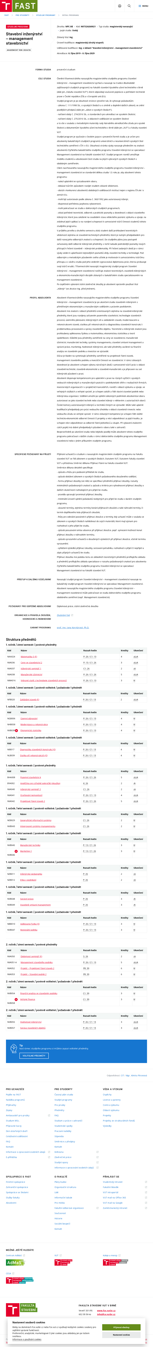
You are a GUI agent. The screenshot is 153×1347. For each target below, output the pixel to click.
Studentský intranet (116, 1182)
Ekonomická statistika (30, 730)
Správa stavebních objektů (32, 1027)
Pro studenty (23, 15)
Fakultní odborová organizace (73, 1208)
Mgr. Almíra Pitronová (136, 1075)
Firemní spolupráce (15, 1181)
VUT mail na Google (116, 1203)
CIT (123, 1075)
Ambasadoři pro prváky (21, 1115)
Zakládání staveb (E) (29, 699)
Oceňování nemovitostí (31, 795)
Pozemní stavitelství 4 (30, 777)
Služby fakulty (13, 1197)
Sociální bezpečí (62, 1223)
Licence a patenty (112, 1099)
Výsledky (107, 1125)
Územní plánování (28, 718)
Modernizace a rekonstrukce (34, 724)
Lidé (57, 1192)
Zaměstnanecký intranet (119, 1208)
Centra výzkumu (111, 1105)
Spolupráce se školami (17, 1192)
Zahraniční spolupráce (17, 1187)
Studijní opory (65, 1162)
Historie (58, 1218)
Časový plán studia (64, 1094)
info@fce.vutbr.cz (106, 1314)
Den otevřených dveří (16, 1131)
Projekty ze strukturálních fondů (119, 1120)
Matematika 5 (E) (29, 656)
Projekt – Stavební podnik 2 (33, 974)
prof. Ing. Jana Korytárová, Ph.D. (73, 627)
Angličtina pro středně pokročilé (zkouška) (40, 783)
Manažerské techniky (30, 845)
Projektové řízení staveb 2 (32, 801)
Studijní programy (45, 15)
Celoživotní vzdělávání (16, 1136)
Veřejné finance (27, 999)
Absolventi (11, 1202)
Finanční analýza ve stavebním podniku (38, 993)
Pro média (60, 1202)
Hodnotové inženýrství (30, 1022)
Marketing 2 (26, 851)
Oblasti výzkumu (111, 1110)
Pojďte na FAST (13, 1094)
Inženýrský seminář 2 (30, 789)
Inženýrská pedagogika (31, 874)
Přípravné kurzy (14, 1125)
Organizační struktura (65, 1187)
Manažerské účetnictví (31, 674)
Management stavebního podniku (37, 962)
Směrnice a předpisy (65, 1141)
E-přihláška (15, 1157)
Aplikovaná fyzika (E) (30, 923)
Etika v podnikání (28, 879)
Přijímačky (11, 1105)
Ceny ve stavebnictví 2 (31, 662)
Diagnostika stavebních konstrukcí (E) (38, 749)
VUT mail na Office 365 (118, 1197)
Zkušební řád (63, 615)
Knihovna (63, 1152)
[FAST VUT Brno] (19, 6)
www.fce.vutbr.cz (106, 1310)
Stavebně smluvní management (35, 904)
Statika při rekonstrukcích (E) (34, 755)
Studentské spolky (64, 1125)
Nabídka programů (15, 1099)
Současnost (60, 1213)
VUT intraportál (114, 1192)
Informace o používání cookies (26, 1339)
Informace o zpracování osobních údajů (28, 1152)
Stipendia (59, 1136)
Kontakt (10, 1146)
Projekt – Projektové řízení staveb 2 (37, 968)
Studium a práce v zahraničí (68, 1120)
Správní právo (26, 898)
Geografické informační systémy (35, 820)
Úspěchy (107, 1094)
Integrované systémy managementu (37, 826)
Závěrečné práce (67, 1157)
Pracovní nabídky (63, 1131)
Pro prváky (60, 1105)
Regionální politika (28, 929)
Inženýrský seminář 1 (31, 668)
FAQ (8, 1141)
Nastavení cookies (121, 1335)
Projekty (107, 1115)
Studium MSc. (13, 1120)
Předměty (59, 1110)
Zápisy (9, 1110)
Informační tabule (63, 1197)
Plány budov (60, 1181)
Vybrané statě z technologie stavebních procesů (44, 680)
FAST (6, 15)
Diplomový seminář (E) (31, 956)
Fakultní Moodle (114, 1187)
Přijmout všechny (121, 1327)
